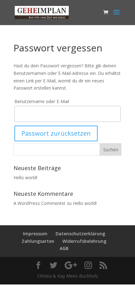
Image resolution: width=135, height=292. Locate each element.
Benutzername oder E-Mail (41, 101)
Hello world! (25, 177)
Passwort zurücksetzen (56, 133)
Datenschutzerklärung (80, 234)
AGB (64, 248)
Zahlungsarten (38, 241)
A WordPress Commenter (40, 203)
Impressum (35, 234)
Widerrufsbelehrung (84, 241)
